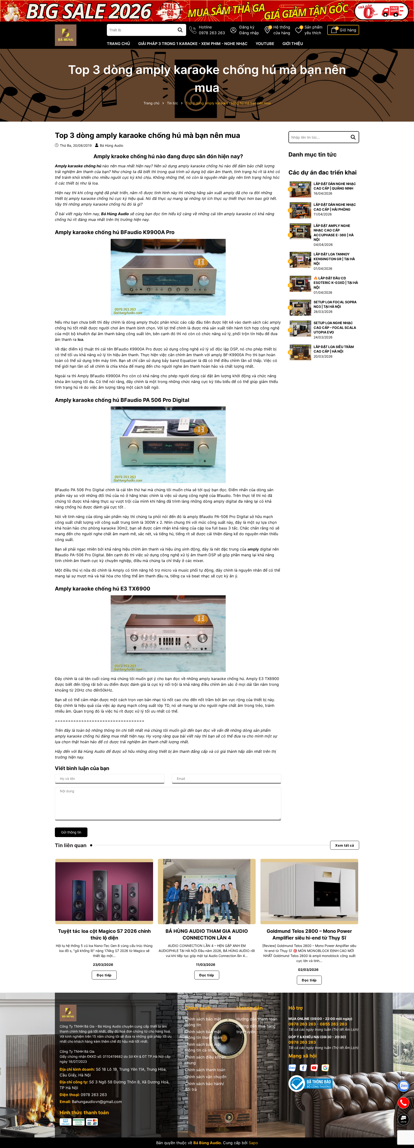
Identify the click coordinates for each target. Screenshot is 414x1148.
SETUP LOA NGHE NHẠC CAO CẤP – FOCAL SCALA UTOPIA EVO (335, 327)
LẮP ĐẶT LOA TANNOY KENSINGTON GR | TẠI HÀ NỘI (334, 258)
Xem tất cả (344, 845)
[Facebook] (303, 1067)
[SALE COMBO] (207, 10)
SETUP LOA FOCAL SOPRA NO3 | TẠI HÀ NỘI (335, 304)
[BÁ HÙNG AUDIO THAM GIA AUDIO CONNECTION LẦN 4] (207, 891)
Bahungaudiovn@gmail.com (97, 1101)
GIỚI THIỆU (292, 43)
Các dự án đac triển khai (322, 172)
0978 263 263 (94, 1094)
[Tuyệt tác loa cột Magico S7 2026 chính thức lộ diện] (104, 891)
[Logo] (65, 35)
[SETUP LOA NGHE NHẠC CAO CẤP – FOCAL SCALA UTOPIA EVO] (300, 328)
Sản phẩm (313, 30)
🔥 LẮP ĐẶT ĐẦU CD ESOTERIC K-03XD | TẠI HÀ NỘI (336, 282)
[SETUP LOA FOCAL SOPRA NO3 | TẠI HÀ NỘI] (300, 307)
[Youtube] (314, 1067)
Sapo (253, 1142)
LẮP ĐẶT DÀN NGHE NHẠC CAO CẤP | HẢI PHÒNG (335, 207)
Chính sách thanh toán (205, 1069)
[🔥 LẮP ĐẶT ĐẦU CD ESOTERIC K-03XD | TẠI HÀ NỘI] (300, 283)
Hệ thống (281, 30)
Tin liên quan (70, 845)
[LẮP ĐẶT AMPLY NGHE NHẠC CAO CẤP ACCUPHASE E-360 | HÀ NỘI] (300, 231)
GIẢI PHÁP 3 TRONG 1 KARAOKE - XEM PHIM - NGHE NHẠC (192, 43)
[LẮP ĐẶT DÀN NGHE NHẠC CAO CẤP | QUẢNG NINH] (300, 189)
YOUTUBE (265, 43)
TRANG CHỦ (118, 43)
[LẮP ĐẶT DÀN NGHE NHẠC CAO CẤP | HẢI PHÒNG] (300, 210)
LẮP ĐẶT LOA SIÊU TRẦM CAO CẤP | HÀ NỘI (334, 349)
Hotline (212, 30)
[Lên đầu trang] (403, 1136)
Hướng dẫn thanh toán (256, 1019)
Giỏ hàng (348, 30)
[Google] (325, 1067)
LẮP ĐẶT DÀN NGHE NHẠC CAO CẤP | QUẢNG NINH (335, 186)
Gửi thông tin (71, 832)
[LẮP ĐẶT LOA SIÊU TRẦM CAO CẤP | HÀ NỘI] (300, 352)
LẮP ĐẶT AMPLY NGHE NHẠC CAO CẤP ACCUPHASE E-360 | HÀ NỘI (334, 233)
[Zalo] (292, 1067)
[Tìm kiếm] (180, 30)
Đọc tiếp (104, 975)
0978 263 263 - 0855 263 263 (317, 1024)
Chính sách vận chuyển (205, 1076)
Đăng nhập (249, 32)
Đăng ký (246, 27)
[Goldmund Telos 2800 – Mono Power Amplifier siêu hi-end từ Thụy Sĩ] (309, 891)
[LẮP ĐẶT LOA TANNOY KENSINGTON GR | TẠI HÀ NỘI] (300, 260)
